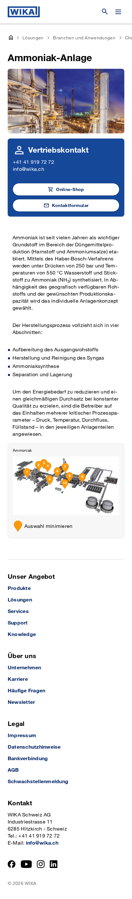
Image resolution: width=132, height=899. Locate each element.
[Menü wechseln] (118, 12)
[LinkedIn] (54, 864)
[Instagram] (41, 864)
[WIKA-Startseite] (24, 12)
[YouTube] (26, 864)
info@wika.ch (28, 169)
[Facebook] (12, 864)
